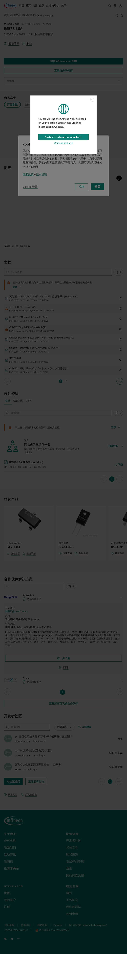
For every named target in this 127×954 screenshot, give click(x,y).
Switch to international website (63, 137)
